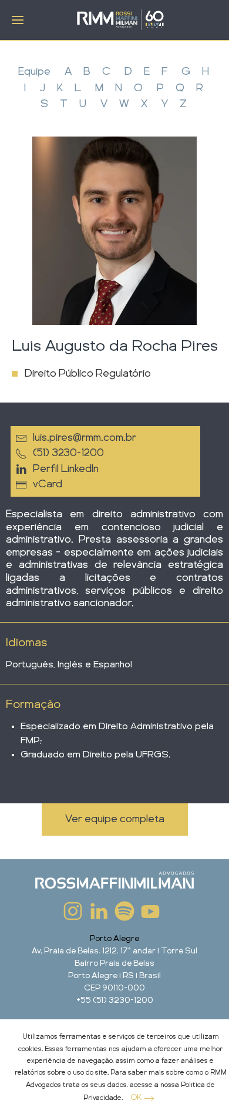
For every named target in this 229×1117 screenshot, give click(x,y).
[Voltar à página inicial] (120, 20)
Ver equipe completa (114, 819)
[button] (17, 20)
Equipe (34, 72)
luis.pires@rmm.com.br (84, 438)
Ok (136, 1097)
